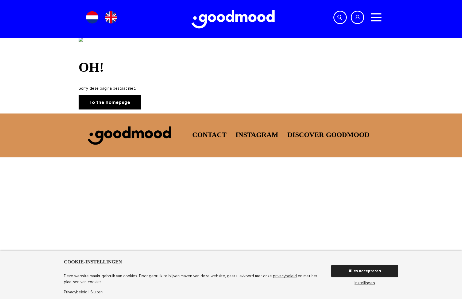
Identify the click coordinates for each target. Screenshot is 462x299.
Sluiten (96, 292)
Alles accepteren (365, 270)
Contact (209, 135)
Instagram (257, 135)
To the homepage (109, 102)
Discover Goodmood (328, 135)
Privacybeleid (75, 292)
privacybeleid (285, 276)
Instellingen (365, 283)
